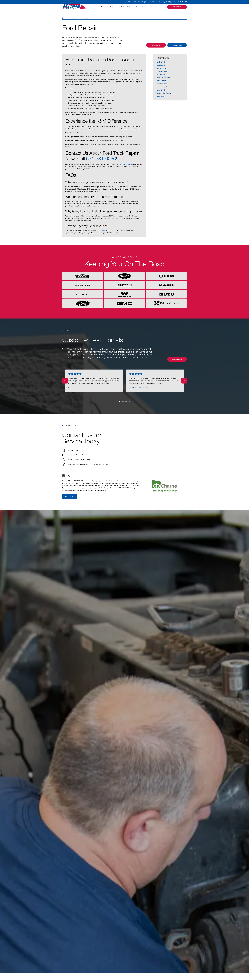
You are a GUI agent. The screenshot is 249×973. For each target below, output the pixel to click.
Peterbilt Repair (162, 84)
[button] (105, 7)
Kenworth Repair (162, 71)
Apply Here (69, 496)
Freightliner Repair (163, 77)
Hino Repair (161, 74)
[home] (74, 7)
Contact (148, 7)
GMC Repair (161, 62)
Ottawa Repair (162, 68)
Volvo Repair (161, 96)
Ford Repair (161, 65)
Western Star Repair (164, 93)
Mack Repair (161, 81)
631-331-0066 (101, 158)
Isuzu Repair (161, 90)
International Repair (164, 87)
